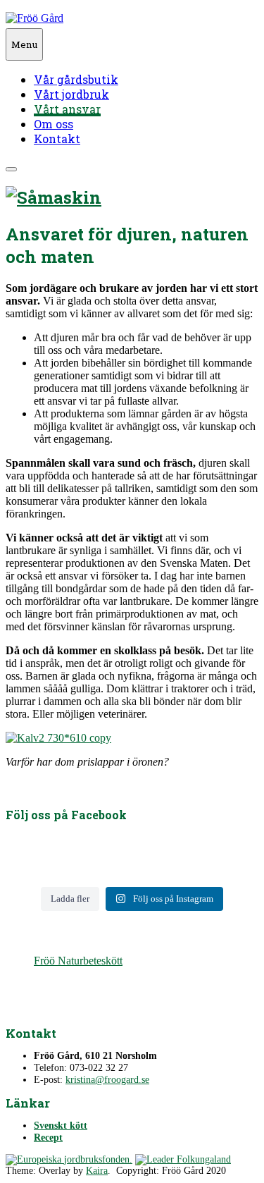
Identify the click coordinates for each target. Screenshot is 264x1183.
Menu (24, 44)
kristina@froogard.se (107, 1079)
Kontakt (57, 138)
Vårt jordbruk (71, 94)
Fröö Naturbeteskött (78, 961)
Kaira (97, 1170)
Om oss (53, 123)
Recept (48, 1137)
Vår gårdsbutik (76, 79)
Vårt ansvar (67, 109)
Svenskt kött (60, 1125)
